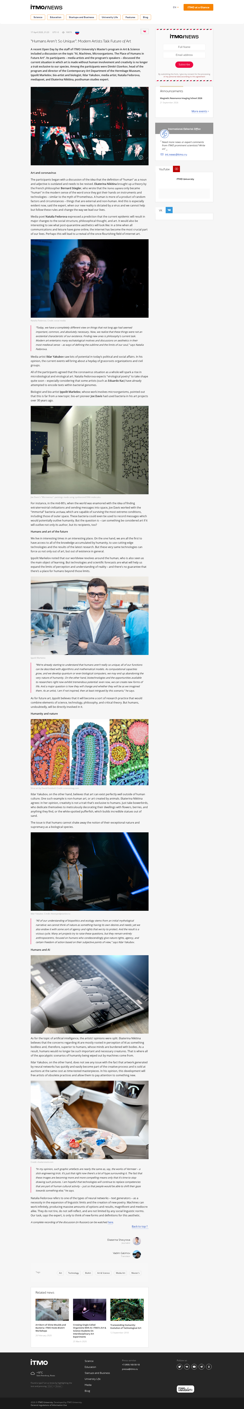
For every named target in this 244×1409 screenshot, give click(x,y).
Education (55, 17)
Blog (145, 17)
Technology (73, 1273)
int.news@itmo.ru (176, 154)
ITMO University (185, 179)
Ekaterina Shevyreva (118, 1240)
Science (38, 17)
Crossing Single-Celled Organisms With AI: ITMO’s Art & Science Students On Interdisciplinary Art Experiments (89, 1330)
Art (60, 1273)
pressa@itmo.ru (130, 1369)
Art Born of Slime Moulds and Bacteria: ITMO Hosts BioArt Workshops (51, 1327)
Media (88, 1385)
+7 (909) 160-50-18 (131, 1364)
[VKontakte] (144, 31)
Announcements (171, 91)
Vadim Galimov (121, 1253)
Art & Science (103, 1273)
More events (199, 111)
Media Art (120, 1273)
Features (130, 17)
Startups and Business (81, 17)
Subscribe (184, 64)
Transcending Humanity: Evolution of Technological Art (125, 1326)
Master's (135, 1273)
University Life (110, 17)
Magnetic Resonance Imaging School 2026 (181, 98)
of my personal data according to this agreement (184, 76)
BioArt (88, 1273)
